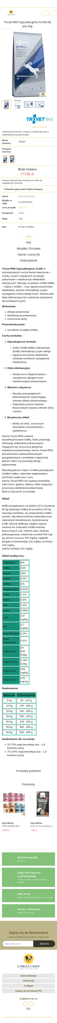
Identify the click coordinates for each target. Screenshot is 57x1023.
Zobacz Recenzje (39, 127)
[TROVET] (40, 119)
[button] (28, 976)
